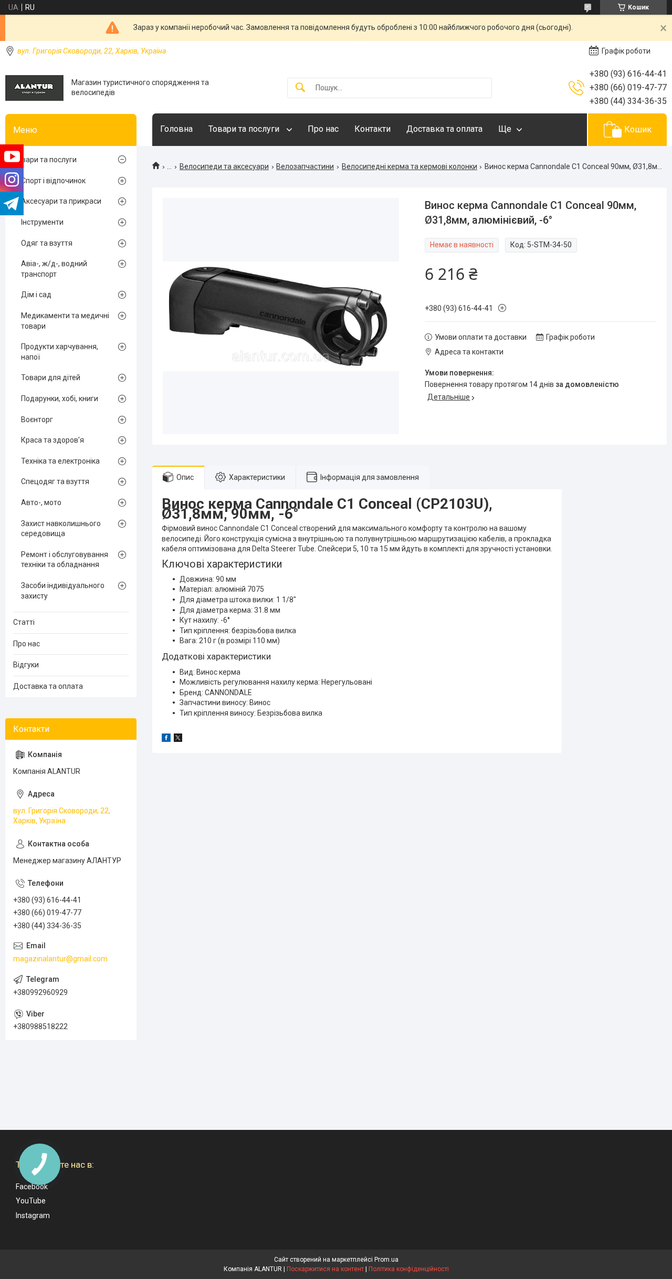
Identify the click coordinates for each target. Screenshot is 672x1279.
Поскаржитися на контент (325, 1269)
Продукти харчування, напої (59, 351)
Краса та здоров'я (52, 440)
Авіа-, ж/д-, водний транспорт (54, 268)
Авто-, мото (41, 502)
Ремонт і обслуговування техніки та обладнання (64, 559)
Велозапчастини (305, 166)
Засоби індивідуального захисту (62, 590)
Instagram (33, 1215)
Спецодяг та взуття (55, 481)
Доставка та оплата (444, 129)
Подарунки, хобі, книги (59, 398)
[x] (178, 739)
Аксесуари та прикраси (61, 201)
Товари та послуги (244, 129)
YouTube (31, 1201)
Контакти (372, 129)
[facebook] (166, 739)
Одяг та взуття (46, 243)
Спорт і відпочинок (53, 180)
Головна (176, 129)
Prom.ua (386, 1259)
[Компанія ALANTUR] (34, 88)
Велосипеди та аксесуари (224, 166)
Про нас (323, 129)
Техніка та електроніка (60, 461)
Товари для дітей (50, 377)
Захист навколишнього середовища (61, 528)
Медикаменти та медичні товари (65, 320)
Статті (24, 622)
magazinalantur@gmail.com (60, 959)
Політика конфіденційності (409, 1269)
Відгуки (26, 665)
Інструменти (42, 222)
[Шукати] (300, 88)
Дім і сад (36, 294)
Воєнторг (37, 419)
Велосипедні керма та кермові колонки (409, 166)
